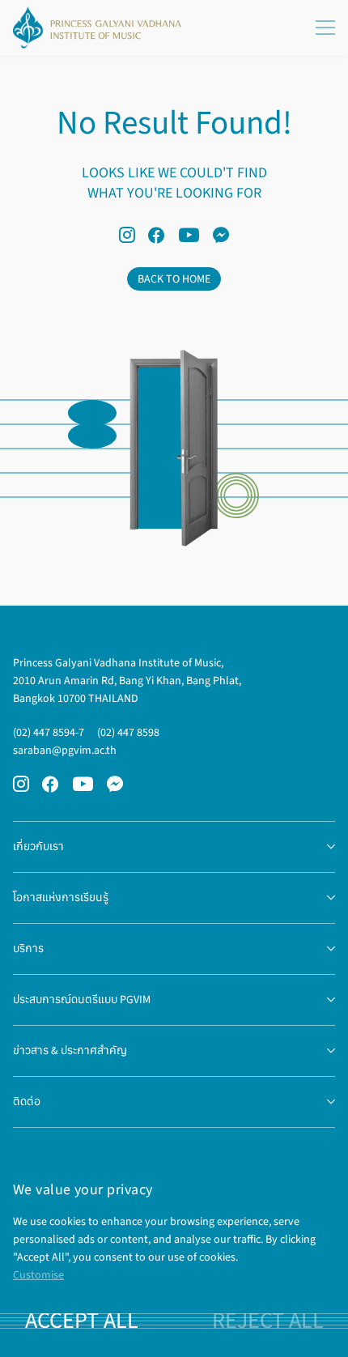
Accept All (81, 1320)
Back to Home (174, 279)
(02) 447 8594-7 (48, 732)
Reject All (268, 1320)
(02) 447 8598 (128, 732)
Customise (38, 1275)
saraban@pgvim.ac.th (65, 750)
